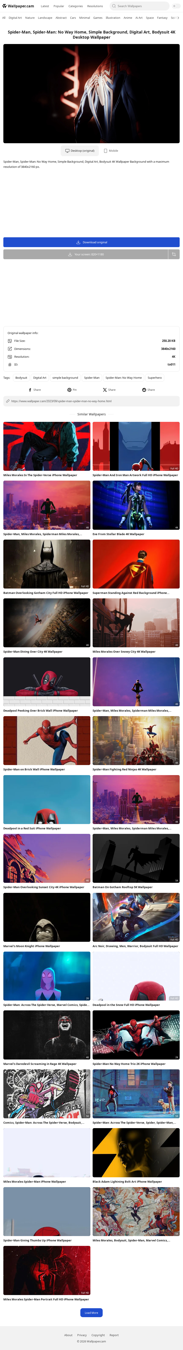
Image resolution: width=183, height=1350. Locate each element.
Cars (73, 18)
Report (114, 1335)
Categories (76, 6)
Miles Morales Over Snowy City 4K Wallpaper (124, 652)
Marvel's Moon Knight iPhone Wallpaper (31, 946)
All (3, 18)
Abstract (61, 18)
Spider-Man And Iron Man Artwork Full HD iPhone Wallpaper (135, 475)
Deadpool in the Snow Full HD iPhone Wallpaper (126, 1005)
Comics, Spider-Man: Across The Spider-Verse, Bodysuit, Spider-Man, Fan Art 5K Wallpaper (42, 1123)
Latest (45, 6)
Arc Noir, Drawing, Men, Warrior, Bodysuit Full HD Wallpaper (135, 946)
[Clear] (165, 6)
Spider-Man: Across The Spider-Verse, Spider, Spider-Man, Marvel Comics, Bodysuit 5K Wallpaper (133, 1123)
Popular (59, 6)
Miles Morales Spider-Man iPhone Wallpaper (34, 1182)
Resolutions (95, 6)
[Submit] (114, 6)
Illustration (113, 18)
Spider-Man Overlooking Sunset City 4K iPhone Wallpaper (43, 887)
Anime (128, 18)
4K (173, 357)
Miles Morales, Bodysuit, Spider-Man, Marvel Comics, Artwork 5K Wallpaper (130, 1240)
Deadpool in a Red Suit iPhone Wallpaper (32, 828)
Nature (30, 18)
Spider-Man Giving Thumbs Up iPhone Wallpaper (37, 1240)
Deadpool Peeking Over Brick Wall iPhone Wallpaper (40, 711)
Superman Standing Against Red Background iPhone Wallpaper (130, 593)
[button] (34, 389)
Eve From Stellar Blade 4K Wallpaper (118, 534)
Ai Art (139, 18)
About (68, 1335)
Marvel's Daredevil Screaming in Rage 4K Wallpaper (40, 1064)
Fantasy (162, 18)
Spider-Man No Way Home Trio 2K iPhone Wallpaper (129, 1064)
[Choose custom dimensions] (174, 254)
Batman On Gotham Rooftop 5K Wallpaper (123, 887)
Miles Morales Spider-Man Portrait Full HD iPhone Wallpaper (46, 1299)
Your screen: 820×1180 (89, 254)
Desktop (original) (82, 151)
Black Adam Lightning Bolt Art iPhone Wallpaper (127, 1182)
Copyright (98, 1335)
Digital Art (15, 18)
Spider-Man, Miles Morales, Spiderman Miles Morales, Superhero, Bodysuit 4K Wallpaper (41, 534)
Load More (91, 1312)
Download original (95, 242)
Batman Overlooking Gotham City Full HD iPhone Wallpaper (45, 593)
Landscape (45, 18)
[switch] (176, 6)
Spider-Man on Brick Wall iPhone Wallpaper (34, 769)
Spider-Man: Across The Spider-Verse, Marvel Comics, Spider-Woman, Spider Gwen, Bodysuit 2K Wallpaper (46, 1005)
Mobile (113, 151)
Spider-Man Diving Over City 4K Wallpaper (32, 652)
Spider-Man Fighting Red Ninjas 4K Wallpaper (124, 769)
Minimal (84, 18)
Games (97, 18)
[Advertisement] (91, 203)
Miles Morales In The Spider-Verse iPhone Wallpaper (40, 475)
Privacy (82, 1335)
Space (150, 18)
